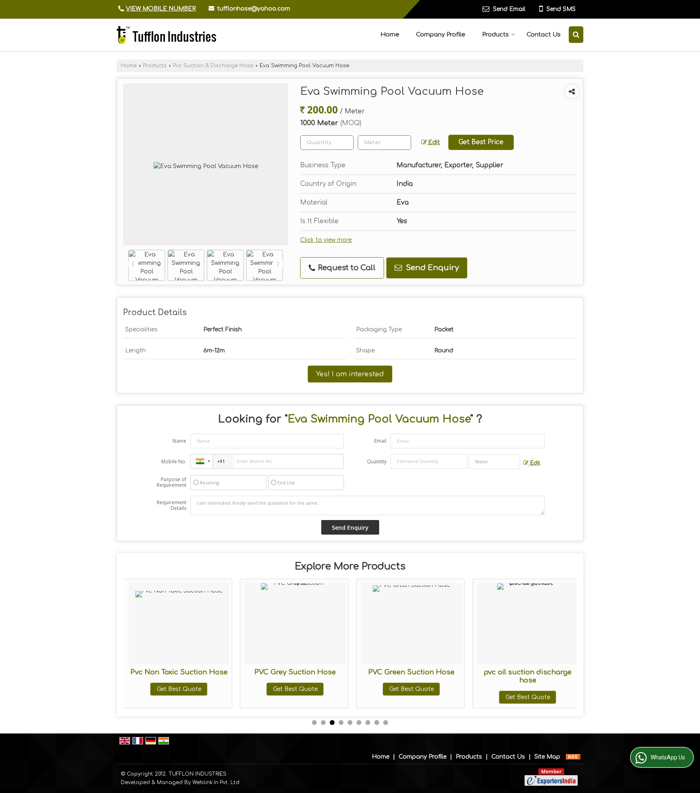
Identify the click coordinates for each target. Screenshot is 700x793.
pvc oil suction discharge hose (528, 676)
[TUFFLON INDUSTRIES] (166, 35)
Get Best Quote (179, 689)
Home (389, 34)
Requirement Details (171, 505)
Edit (433, 142)
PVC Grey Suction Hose (295, 672)
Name (179, 440)
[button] (161, 9)
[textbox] (384, 142)
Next (278, 264)
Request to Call (346, 268)
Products (495, 34)
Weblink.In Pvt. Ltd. (216, 782)
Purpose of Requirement (171, 482)
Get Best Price (481, 142)
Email (380, 440)
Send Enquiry (431, 268)
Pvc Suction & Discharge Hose (213, 65)
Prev (133, 264)
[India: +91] (201, 461)
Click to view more (326, 240)
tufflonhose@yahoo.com (253, 9)
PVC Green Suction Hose (411, 672)
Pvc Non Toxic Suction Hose (179, 672)
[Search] (576, 34)
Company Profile (440, 34)
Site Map (547, 757)
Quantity (376, 461)
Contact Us (544, 34)
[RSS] (573, 757)
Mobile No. (173, 461)
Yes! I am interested (350, 374)
